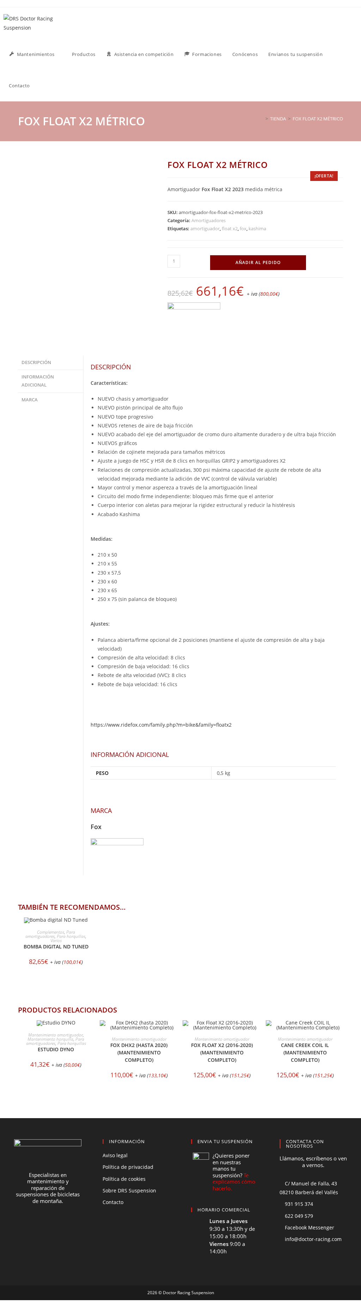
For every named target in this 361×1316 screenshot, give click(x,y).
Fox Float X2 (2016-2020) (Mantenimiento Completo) (222, 1052)
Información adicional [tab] (38, 381)
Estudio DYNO (56, 1049)
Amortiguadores (208, 220)
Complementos (50, 932)
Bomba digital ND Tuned (56, 946)
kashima (257, 228)
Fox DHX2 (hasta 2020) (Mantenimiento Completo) (138, 1052)
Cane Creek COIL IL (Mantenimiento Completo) (305, 1052)
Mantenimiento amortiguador (55, 1035)
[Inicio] (261, 118)
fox (243, 228)
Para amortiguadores (50, 934)
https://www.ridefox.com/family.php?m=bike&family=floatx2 (161, 724)
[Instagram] (61, 1227)
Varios (56, 941)
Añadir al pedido (258, 262)
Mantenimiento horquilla (50, 1039)
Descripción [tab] (36, 362)
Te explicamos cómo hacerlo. (234, 1182)
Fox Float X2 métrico (318, 118)
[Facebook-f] (35, 1227)
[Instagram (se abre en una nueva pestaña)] (355, 22)
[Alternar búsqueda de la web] (42, 85)
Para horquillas (71, 936)
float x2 (230, 228)
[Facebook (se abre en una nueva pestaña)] (346, 22)
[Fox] (193, 317)
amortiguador (205, 228)
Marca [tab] (30, 400)
